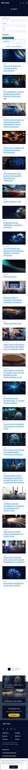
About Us (18, 736)
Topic (3, 28)
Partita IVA (5, 749)
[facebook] (3, 729)
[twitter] (15, 729)
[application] (14, 764)
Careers (17, 739)
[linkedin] (11, 729)
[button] (21, 3)
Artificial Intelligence (7, 38)
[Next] (19, 669)
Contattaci (13, 715)
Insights (17, 733)
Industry (4, 23)
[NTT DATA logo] (5, 3)
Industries (5, 733)
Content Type (5, 18)
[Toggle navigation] (26, 3)
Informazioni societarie (9, 753)
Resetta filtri (5, 34)
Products (5, 739)
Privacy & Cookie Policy (9, 756)
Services (4, 736)
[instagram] (7, 729)
